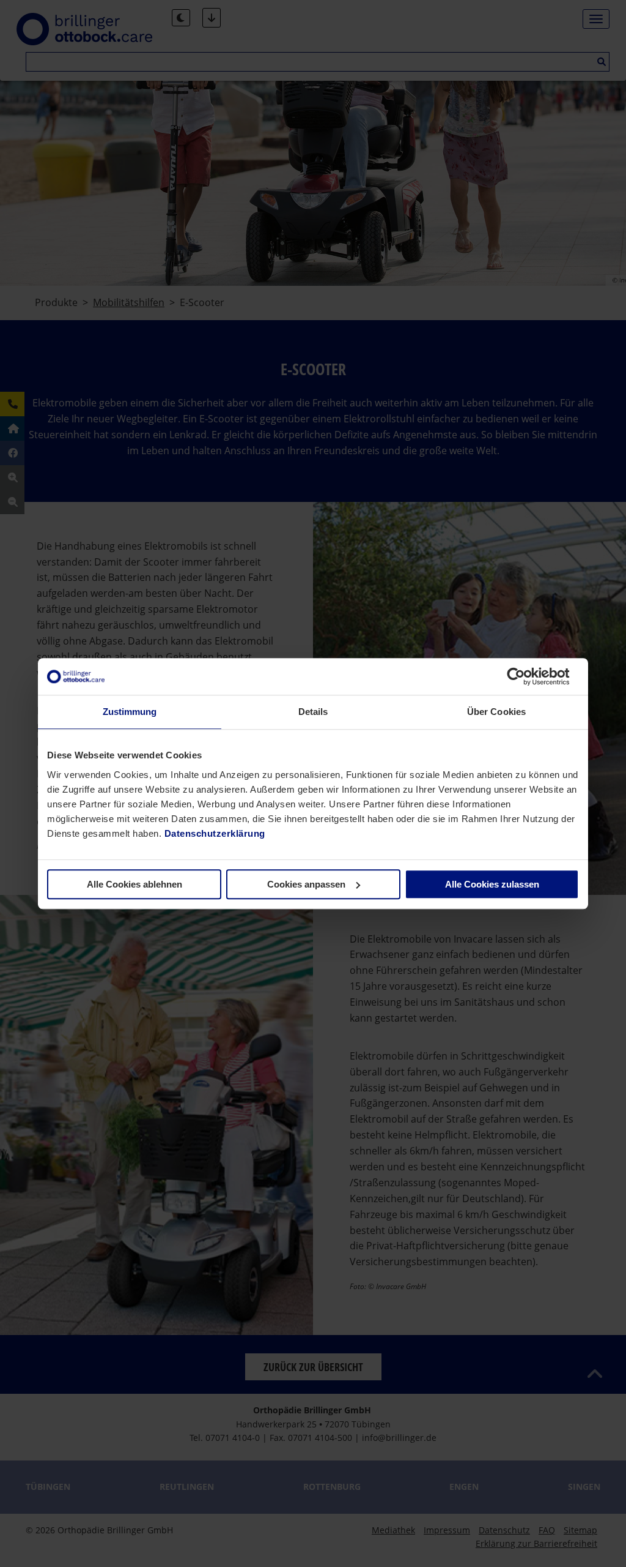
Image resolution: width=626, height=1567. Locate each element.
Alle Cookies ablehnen (134, 884)
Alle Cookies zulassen (492, 884)
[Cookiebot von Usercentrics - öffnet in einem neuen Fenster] (525, 676)
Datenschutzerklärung (214, 833)
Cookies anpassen (306, 884)
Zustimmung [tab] (130, 711)
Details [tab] (313, 711)
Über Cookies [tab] (496, 711)
